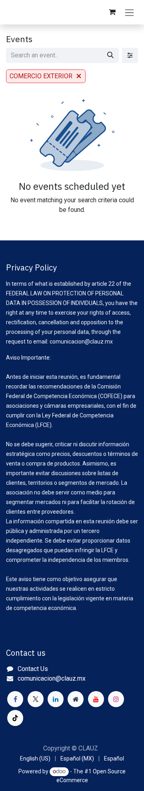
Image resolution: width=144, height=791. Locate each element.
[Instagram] (116, 699)
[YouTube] (96, 699)
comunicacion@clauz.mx (52, 678)
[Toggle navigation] (129, 12)
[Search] (110, 55)
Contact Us (33, 669)
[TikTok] (15, 718)
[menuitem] (35, 758)
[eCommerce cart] (112, 12)
